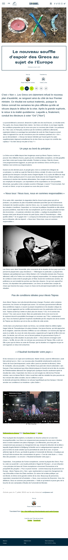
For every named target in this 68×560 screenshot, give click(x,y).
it (31, 88)
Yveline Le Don (43, 82)
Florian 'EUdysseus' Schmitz (28, 82)
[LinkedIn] (54, 543)
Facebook (37, 520)
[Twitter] (57, 3)
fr (9, 3)
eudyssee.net (47, 492)
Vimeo (40, 433)
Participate (14, 4)
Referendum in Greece (11, 433)
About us (5, 540)
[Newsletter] (64, 3)
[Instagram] (59, 3)
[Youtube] (62, 3)
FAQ (25, 543)
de (27, 88)
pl (46, 88)
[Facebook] (54, 3)
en (36, 88)
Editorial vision (27, 540)
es (41, 88)
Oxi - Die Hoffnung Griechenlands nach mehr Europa (40, 511)
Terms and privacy (49, 540)
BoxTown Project (29, 433)
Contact (5, 543)
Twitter (30, 520)
